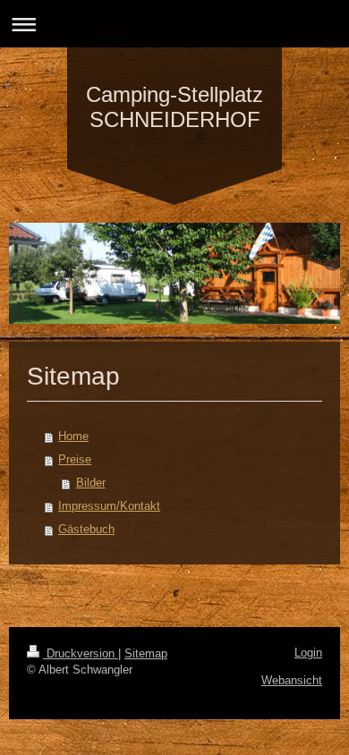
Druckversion (80, 653)
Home (73, 436)
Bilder (91, 482)
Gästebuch (86, 529)
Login (308, 652)
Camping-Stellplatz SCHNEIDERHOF (174, 106)
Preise (74, 459)
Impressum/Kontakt (109, 506)
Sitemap (145, 653)
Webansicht (291, 680)
